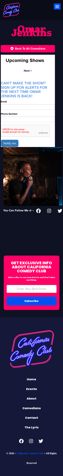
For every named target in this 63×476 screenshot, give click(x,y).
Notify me (10, 143)
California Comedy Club (29, 453)
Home (31, 379)
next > (28, 70)
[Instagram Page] (49, 211)
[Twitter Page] (60, 211)
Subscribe (31, 301)
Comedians (31, 408)
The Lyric (32, 427)
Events (31, 389)
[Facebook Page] (38, 211)
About (31, 398)
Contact (31, 418)
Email (4, 101)
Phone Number (9, 113)
